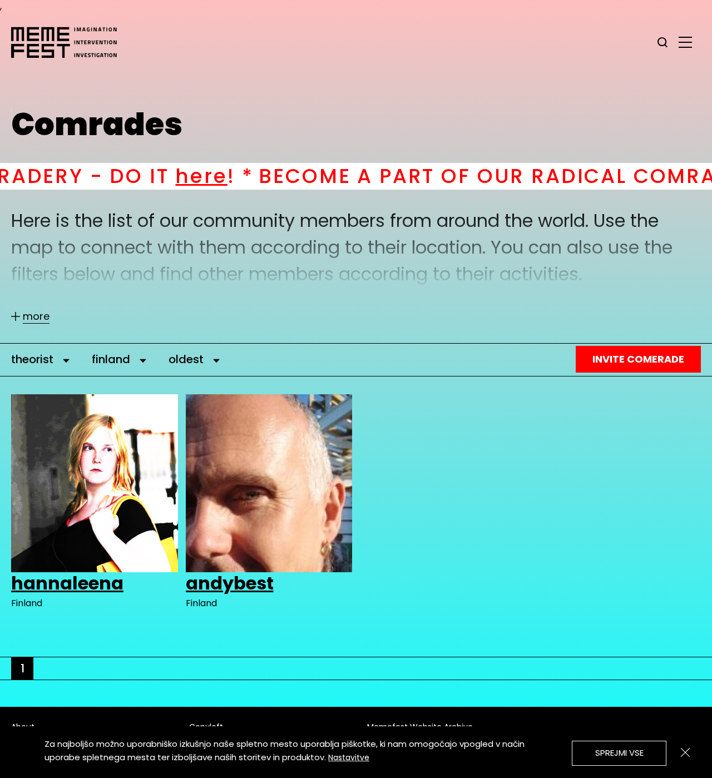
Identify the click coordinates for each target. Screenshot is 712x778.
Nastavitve (348, 757)
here (141, 176)
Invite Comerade (638, 359)
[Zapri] (685, 752)
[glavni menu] (685, 42)
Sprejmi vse (619, 753)
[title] (662, 42)
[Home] (69, 42)
